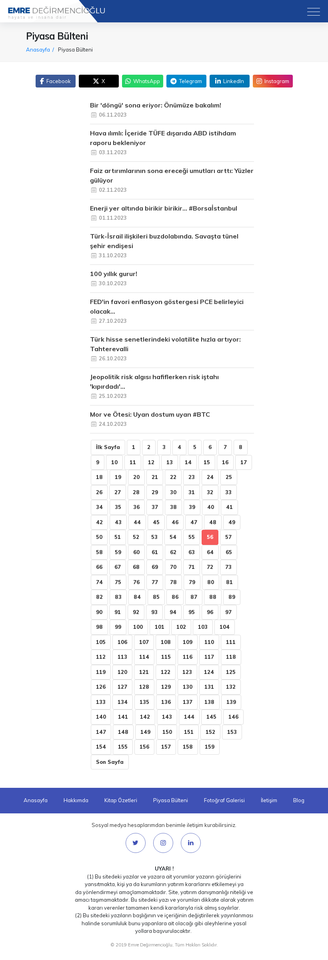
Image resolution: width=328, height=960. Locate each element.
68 (136, 567)
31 (191, 492)
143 (167, 717)
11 (133, 462)
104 (225, 627)
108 (166, 642)
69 (155, 567)
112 (101, 657)
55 (191, 537)
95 (191, 612)
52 (136, 537)
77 (155, 582)
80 (210, 582)
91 (117, 612)
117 (209, 657)
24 (210, 477)
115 (166, 657)
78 (173, 582)
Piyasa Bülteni (170, 800)
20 (136, 477)
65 (229, 552)
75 (118, 582)
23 (191, 477)
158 (188, 746)
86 (175, 597)
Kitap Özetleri (120, 800)
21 (155, 477)
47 (193, 522)
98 (99, 627)
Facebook (58, 81)
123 (187, 672)
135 (144, 702)
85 (156, 597)
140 (101, 717)
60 (136, 552)
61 (155, 552)
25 (229, 477)
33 (228, 492)
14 (188, 462)
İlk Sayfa (108, 447)
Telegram (190, 81)
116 (187, 657)
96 (210, 612)
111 (231, 642)
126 (101, 687)
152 (210, 732)
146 (233, 717)
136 (166, 702)
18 (99, 477)
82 (99, 597)
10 (114, 462)
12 (151, 462)
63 (191, 552)
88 (212, 597)
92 (136, 612)
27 (117, 492)
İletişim (269, 800)
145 (211, 717)
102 (181, 627)
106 (122, 642)
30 (173, 492)
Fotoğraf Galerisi (224, 800)
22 (173, 477)
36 (136, 507)
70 (173, 567)
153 (232, 732)
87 (193, 597)
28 (136, 492)
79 (192, 582)
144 (189, 717)
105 (101, 642)
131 (209, 687)
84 (137, 597)
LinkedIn (233, 81)
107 (144, 642)
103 (203, 627)
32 (210, 492)
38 (173, 507)
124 (209, 672)
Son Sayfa (110, 762)
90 (99, 612)
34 (99, 507)
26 (99, 492)
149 (145, 732)
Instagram (276, 81)
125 (231, 672)
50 (99, 537)
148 (123, 732)
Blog (298, 800)
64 (210, 552)
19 (118, 477)
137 (187, 702)
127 (122, 687)
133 (101, 702)
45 (156, 522)
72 (210, 567)
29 (155, 492)
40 (210, 507)
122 (165, 672)
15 (207, 462)
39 (192, 507)
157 (166, 746)
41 (229, 507)
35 (118, 507)
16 (225, 462)
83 (118, 597)
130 (187, 687)
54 (173, 537)
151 (189, 732)
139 (231, 702)
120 (122, 672)
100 (138, 627)
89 (231, 597)
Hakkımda (76, 800)
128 (144, 687)
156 (144, 746)
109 (187, 642)
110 (209, 642)
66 (99, 567)
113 (122, 657)
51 (117, 537)
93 (154, 612)
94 (173, 612)
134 (123, 702)
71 (191, 567)
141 (123, 717)
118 (231, 657)
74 (99, 582)
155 (123, 746)
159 (209, 746)
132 (231, 687)
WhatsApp (146, 81)
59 (118, 552)
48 (212, 522)
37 (155, 507)
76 (136, 582)
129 (166, 687)
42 (99, 522)
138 (209, 702)
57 (228, 537)
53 (154, 537)
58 (99, 552)
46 (175, 522)
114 (144, 657)
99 (118, 627)
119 (101, 672)
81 (229, 582)
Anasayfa (36, 800)
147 (101, 732)
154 (101, 746)
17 (243, 462)
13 (169, 462)
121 (144, 672)
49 (231, 522)
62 (173, 552)
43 (118, 522)
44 (137, 522)
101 (159, 627)
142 (145, 717)
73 (228, 567)
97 (228, 612)
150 (167, 732)
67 (117, 567)
